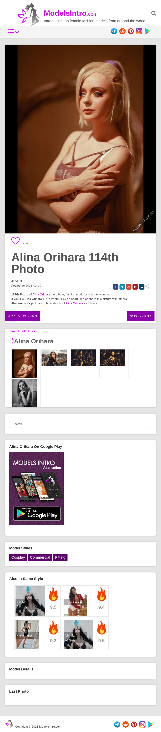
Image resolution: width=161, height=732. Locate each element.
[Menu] (13, 33)
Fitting (60, 557)
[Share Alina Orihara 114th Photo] (147, 287)
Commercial (40, 557)
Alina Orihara (41, 294)
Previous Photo (23, 316)
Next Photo (140, 316)
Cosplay (18, 557)
